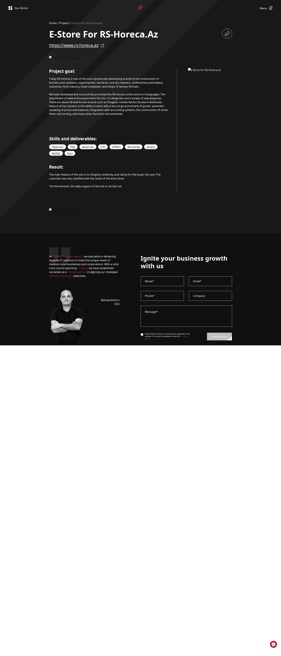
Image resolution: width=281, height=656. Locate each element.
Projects (64, 23)
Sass (70, 153)
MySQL (56, 153)
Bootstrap (133, 147)
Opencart (57, 147)
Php (72, 147)
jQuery (151, 147)
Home (53, 23)
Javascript (88, 147)
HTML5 (116, 147)
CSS (103, 147)
